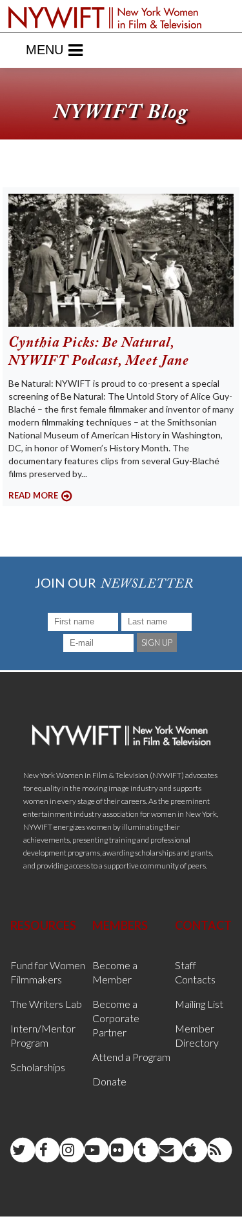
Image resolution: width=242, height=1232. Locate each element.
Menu (44, 50)
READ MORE (33, 495)
